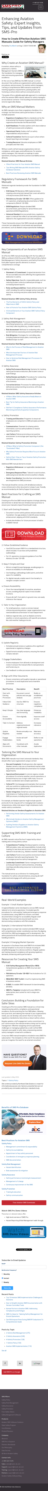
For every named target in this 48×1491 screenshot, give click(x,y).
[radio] (24, 1275)
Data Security (6, 1450)
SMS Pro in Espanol (8, 1441)
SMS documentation (13, 1160)
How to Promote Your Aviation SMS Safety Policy (23, 307)
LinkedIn (11, 54)
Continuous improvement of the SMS (19, 1185)
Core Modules (6, 1428)
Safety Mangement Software (11, 1415)
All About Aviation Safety (10, 1453)
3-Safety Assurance (15, 1336)
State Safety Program (9, 1425)
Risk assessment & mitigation (17, 1171)
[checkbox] (24, 1279)
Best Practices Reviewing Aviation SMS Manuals (23, 173)
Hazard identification (13, 1167)
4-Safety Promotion (15, 1339)
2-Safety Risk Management (18, 1333)
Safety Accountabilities (14, 1150)
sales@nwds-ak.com (13, 1464)
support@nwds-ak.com (16, 1467)
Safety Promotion (8, 1189)
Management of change (14, 1181)
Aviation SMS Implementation (19, 1346)
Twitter (14, 54)
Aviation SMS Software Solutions (12, 1422)
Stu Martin (13, 46)
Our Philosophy (7, 1447)
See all (4, 1351)
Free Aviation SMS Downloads (24, 1203)
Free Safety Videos (8, 1412)
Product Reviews (7, 1431)
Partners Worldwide (8, 1444)
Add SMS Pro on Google (11, 1372)
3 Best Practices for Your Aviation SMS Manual (23, 164)
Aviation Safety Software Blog (11, 1476)
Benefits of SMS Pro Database (15, 1107)
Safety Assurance (8, 1175)
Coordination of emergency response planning (22, 1157)
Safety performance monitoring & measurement (23, 1178)
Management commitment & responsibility (21, 1147)
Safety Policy (6, 1143)
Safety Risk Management (11, 1164)
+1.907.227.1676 (37, 3)
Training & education (13, 1192)
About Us (5, 1438)
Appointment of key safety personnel (19, 1153)
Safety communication (14, 1195)
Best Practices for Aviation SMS (16, 1140)
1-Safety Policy (12, 1080)
